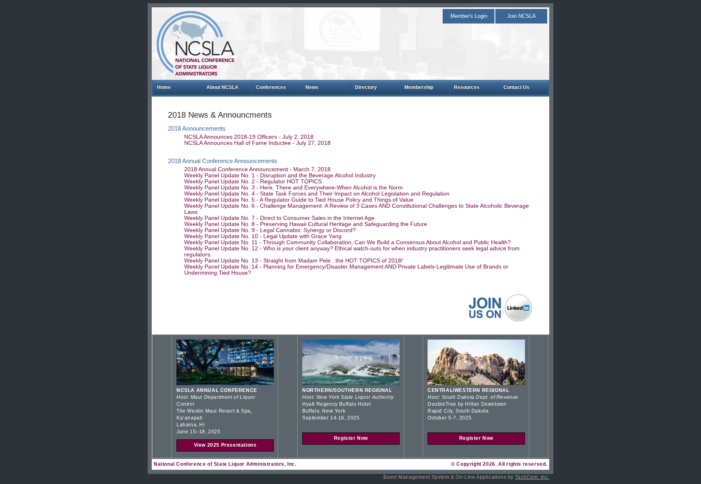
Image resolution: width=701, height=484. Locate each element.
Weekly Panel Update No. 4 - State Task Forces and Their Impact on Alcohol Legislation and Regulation (316, 194)
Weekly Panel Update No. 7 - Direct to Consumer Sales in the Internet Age (279, 218)
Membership (418, 87)
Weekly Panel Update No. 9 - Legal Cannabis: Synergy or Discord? (270, 230)
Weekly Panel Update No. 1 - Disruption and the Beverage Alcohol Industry (280, 175)
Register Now (351, 438)
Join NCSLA (521, 16)
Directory (366, 87)
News (311, 87)
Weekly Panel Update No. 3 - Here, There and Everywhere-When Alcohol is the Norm (293, 188)
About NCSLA (222, 87)
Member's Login (468, 16)
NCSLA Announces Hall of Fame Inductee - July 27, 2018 (257, 143)
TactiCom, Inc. (532, 477)
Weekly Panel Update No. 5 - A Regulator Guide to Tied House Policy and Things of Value (298, 200)
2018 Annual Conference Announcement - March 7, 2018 (257, 169)
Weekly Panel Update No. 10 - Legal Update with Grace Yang (263, 236)
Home (164, 87)
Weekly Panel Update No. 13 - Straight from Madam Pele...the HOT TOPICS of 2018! (293, 261)
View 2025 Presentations (225, 445)
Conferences (271, 87)
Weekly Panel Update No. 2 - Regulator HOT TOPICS (253, 182)
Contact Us (516, 87)
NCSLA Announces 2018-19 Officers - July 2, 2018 (249, 137)
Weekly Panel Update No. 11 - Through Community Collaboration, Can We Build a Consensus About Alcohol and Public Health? (347, 242)
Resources (467, 87)
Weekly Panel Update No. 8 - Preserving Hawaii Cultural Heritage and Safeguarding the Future (305, 224)
